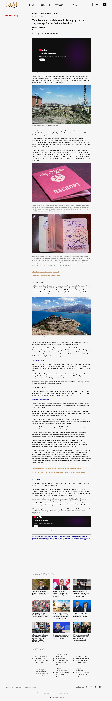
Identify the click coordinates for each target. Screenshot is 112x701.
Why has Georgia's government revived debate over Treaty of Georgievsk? (83, 659)
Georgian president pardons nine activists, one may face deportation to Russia (61, 594)
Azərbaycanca (46, 13)
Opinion (43, 5)
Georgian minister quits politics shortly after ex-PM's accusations (61, 636)
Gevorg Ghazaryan (38, 27)
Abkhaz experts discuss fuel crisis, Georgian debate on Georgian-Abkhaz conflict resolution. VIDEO (40, 638)
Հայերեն (35, 13)
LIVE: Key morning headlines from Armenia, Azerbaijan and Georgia (40, 614)
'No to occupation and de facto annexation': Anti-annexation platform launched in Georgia (81, 637)
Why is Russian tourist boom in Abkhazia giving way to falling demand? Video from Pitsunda (61, 615)
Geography (58, 5)
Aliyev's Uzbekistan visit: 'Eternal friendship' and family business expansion (62, 672)
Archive (35, 16)
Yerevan (35, 30)
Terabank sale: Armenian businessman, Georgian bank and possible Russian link (62, 659)
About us (9, 687)
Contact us (19, 687)
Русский (56, 13)
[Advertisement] (61, 555)
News (31, 5)
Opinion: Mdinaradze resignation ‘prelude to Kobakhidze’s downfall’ (81, 614)
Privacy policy (30, 687)
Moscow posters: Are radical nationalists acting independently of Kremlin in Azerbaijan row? (81, 594)
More (75, 5)
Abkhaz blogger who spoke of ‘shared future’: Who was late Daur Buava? (41, 593)
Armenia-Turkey (11, 16)
